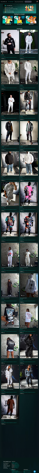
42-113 (2, 238)
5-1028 (21, 116)
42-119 (21, 207)
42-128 (2, 207)
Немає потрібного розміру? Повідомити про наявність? (9, 57)
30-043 (2, 390)
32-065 (21, 299)
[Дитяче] (31, 19)
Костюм (2, 54)
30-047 (2, 268)
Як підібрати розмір (15, 470)
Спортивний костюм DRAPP (5, 145)
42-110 (2, 420)
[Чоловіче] (8, 19)
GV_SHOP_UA (4, 1)
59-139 (2, 329)
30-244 (2, 299)
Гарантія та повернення (15, 471)
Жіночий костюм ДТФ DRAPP (24, 267)
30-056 (21, 390)
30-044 (21, 359)
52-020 (2, 85)
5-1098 (2, 146)
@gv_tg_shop (17, 464)
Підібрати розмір (5, 152)
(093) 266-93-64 (15, 463)
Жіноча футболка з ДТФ (4, 328)
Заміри (16, 51)
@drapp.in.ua (17, 465)
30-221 (21, 268)
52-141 (21, 55)
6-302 (21, 177)
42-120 (21, 238)
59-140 (2, 359)
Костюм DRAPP (22, 389)
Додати (4, 51)
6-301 (2, 177)
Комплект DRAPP (3, 206)
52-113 (2, 116)
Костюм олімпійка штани (23, 115)
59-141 (21, 329)
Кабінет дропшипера (27, 470)
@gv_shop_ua (16, 467)
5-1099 (21, 146)
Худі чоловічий (3, 176)
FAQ (24, 471)
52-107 (2, 55)
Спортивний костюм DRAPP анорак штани (7, 267)
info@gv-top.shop (14, 462)
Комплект (21, 206)
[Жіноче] (19, 19)
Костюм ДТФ (22, 54)
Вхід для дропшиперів (19, 1)
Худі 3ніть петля (22, 176)
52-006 (21, 85)
